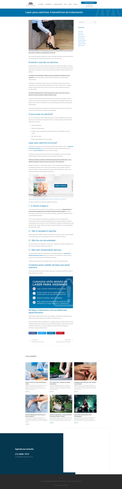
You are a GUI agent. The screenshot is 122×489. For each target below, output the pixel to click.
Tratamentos (48, 4)
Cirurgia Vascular (58, 4)
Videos (69, 4)
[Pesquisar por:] (87, 22)
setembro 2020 (82, 43)
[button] (33, 333)
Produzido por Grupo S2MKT (61, 485)
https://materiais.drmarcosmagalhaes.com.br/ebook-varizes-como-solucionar (47, 199)
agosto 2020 (81, 45)
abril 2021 (80, 33)
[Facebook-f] (59, 478)
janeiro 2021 (81, 38)
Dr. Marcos (41, 4)
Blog (65, 4)
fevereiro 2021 (81, 36)
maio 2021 (80, 31)
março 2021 (81, 34)
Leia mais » (27, 391)
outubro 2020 (81, 42)
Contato (75, 4)
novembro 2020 (82, 40)
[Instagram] (62, 478)
